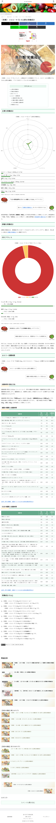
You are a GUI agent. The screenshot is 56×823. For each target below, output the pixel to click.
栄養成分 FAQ (14, 104)
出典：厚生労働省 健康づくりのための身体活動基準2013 (17, 501)
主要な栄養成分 (15, 89)
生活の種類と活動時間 (17, 102)
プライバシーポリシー (28, 818)
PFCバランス (14, 93)
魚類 (22, 644)
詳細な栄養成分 (15, 91)
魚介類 (4, 644)
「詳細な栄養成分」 (27, 207)
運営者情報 (9, 816)
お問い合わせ (28, 816)
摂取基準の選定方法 (40, 217)
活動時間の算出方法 (17, 98)
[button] (37, 27)
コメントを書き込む (28, 802)
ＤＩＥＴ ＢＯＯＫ (28, 1)
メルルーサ (10, 644)
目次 (25, 86)
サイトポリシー (46, 816)
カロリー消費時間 (15, 96)
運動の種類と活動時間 (17, 100)
